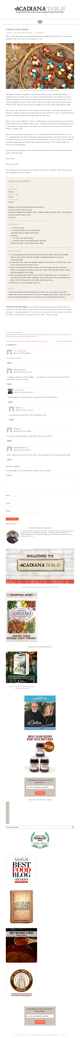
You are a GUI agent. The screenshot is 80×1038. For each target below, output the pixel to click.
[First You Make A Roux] (21, 963)
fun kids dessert (12, 336)
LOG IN (63, 1035)
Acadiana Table (40, 8)
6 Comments (39, 33)
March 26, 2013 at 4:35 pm (24, 410)
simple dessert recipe (28, 336)
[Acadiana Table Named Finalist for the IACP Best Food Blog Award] (21, 999)
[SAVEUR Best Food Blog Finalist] (21, 886)
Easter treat (66, 334)
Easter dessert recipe (40, 334)
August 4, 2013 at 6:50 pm (22, 450)
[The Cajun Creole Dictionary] (21, 925)
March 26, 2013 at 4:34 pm (22, 431)
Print (12, 186)
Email (8, 503)
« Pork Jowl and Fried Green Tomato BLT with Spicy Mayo (26, 341)
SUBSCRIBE (40, 793)
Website (8, 511)
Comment (9, 475)
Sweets (18, 332)
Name (8, 495)
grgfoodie (18, 390)
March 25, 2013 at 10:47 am (23, 372)
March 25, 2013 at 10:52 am (24, 392)
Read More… (31, 536)
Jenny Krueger (18, 351)
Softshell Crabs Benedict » (65, 341)
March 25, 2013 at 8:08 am (22, 353)
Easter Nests (55, 334)
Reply (9, 363)
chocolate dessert (23, 334)
